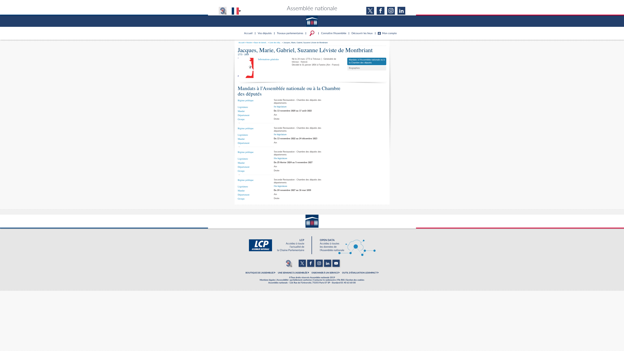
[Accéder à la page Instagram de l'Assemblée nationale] (391, 11)
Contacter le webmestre (324, 280)
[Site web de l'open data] (345, 245)
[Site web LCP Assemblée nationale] (279, 245)
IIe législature (280, 107)
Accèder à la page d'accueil (247, 31)
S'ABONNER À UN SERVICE (325, 273)
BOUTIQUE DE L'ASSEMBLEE (260, 273)
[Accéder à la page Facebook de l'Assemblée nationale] (380, 11)
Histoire (249, 43)
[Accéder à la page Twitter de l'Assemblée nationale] (370, 11)
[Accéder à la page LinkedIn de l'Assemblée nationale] (401, 11)
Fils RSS (340, 280)
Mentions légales (267, 280)
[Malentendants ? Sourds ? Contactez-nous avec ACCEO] (223, 11)
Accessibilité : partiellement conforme (294, 280)
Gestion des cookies (355, 280)
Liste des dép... (275, 43)
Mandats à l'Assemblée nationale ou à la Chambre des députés (367, 61)
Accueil (241, 43)
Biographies (354, 68)
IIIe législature (280, 158)
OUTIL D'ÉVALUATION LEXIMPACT (359, 273)
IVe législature (280, 186)
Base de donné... (260, 43)
